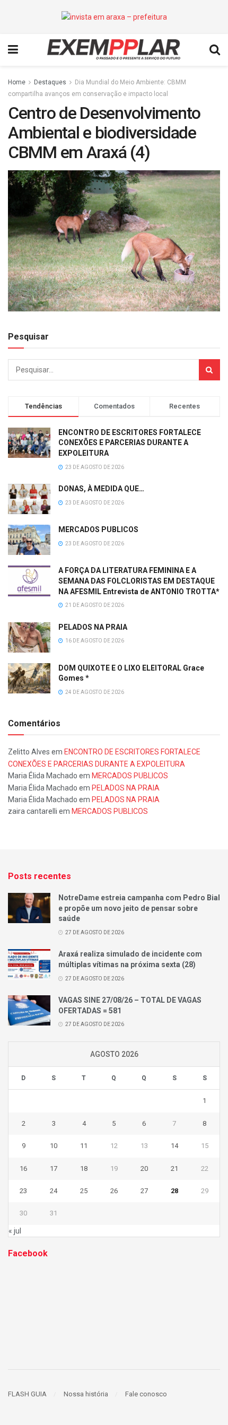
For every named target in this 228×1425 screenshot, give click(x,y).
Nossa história (86, 1394)
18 (83, 1168)
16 (23, 1168)
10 (53, 1146)
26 (114, 1191)
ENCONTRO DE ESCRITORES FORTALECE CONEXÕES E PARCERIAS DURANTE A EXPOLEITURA (129, 442)
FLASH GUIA (27, 1394)
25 (83, 1191)
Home (16, 82)
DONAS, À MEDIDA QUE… (101, 488)
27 (144, 1191)
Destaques (50, 82)
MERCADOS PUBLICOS (98, 529)
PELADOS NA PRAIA (92, 627)
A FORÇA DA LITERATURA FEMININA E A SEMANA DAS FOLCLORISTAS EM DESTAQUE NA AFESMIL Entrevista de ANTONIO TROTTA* (139, 580)
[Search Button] (209, 369)
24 (53, 1191)
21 (174, 1168)
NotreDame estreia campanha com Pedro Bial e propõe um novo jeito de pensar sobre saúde (139, 908)
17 (53, 1168)
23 (23, 1191)
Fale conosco (146, 1394)
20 (144, 1168)
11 (83, 1146)
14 (174, 1146)
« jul (14, 1231)
